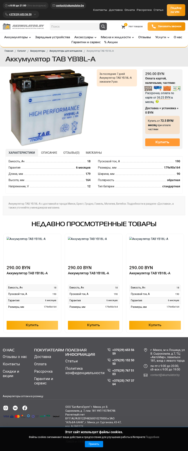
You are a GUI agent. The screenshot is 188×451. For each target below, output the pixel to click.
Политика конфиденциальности (84, 370)
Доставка (116, 10)
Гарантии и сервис (86, 42)
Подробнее (152, 437)
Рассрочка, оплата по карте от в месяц (159, 97)
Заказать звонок (170, 26)
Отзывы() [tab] (71, 152)
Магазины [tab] (94, 152)
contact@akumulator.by (70, 5)
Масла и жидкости (116, 37)
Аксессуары (83, 37)
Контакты (100, 10)
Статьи (158, 10)
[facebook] (25, 408)
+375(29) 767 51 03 (123, 372)
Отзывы (144, 37)
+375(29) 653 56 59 (20, 14)
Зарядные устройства (52, 37)
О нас (178, 37)
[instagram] (6, 408)
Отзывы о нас (15, 356)
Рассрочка (144, 10)
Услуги (160, 37)
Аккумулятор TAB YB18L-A (27, 273)
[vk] (15, 408)
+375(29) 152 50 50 (123, 362)
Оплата (129, 10)
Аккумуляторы (16, 37)
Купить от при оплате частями (161, 125)
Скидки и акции (11, 373)
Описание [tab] (49, 152)
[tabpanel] (94, 174)
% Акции (111, 42)
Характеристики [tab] (22, 152)
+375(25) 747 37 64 (123, 382)
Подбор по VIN (176, 10)
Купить (32, 325)
